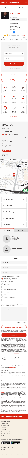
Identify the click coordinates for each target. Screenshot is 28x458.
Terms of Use (4, 429)
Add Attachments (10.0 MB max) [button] (14, 327)
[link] (14, 2)
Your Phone (5, 267)
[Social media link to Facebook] (14, 32)
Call (3, 134)
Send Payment (14, 80)
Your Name (5, 262)
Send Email (14, 335)
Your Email (4, 272)
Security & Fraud (5, 425)
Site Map (3, 435)
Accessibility (4, 427)
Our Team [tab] (7, 230)
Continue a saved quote (14, 68)
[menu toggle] (25, 2)
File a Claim (14, 75)
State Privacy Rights (5, 433)
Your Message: (5, 309)
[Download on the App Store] (5, 442)
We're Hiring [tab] (21, 230)
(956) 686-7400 (6, 151)
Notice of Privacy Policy (6, 431)
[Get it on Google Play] (15, 442)
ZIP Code (7, 58)
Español (3, 2)
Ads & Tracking (4, 423)
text (7, 134)
